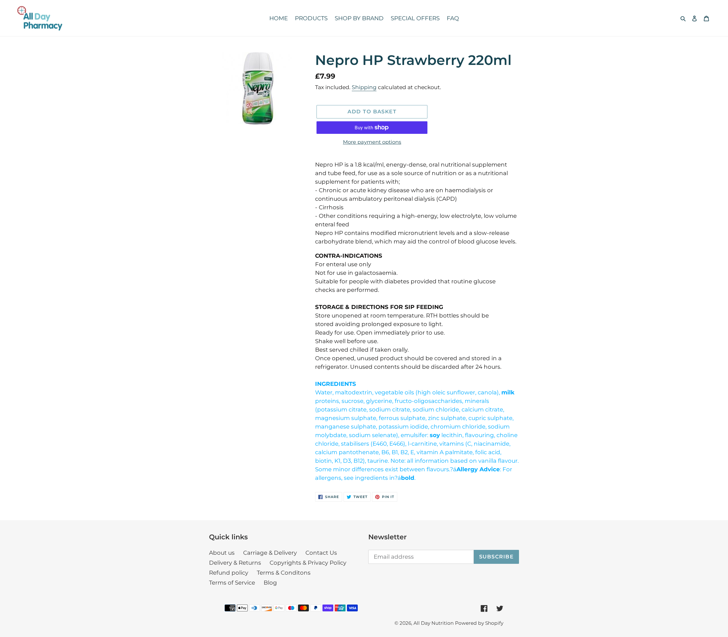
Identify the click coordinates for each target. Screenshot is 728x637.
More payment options (372, 142)
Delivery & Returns (235, 562)
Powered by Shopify (479, 623)
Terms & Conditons (284, 572)
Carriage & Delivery (270, 552)
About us (222, 552)
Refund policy (228, 572)
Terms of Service (232, 582)
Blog (270, 582)
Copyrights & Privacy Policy (308, 562)
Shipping (364, 87)
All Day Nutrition (433, 623)
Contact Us (321, 552)
